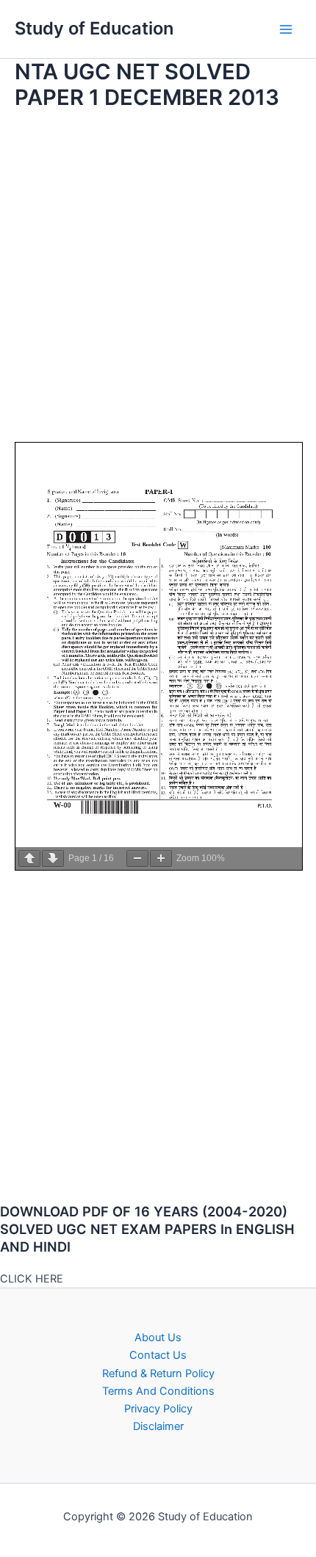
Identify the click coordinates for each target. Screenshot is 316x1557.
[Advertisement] (158, 284)
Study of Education (94, 28)
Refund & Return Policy (158, 1373)
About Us (158, 1337)
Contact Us (158, 1355)
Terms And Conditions (158, 1391)
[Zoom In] (161, 858)
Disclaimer (158, 1426)
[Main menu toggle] (285, 29)
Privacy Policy (158, 1408)
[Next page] (53, 858)
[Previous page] (29, 858)
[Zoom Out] (137, 858)
